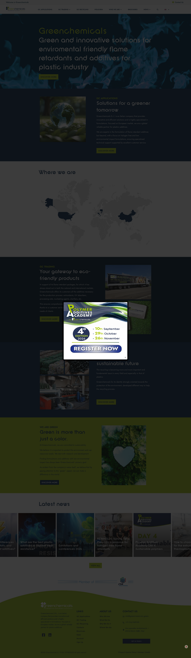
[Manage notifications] (186, 646)
